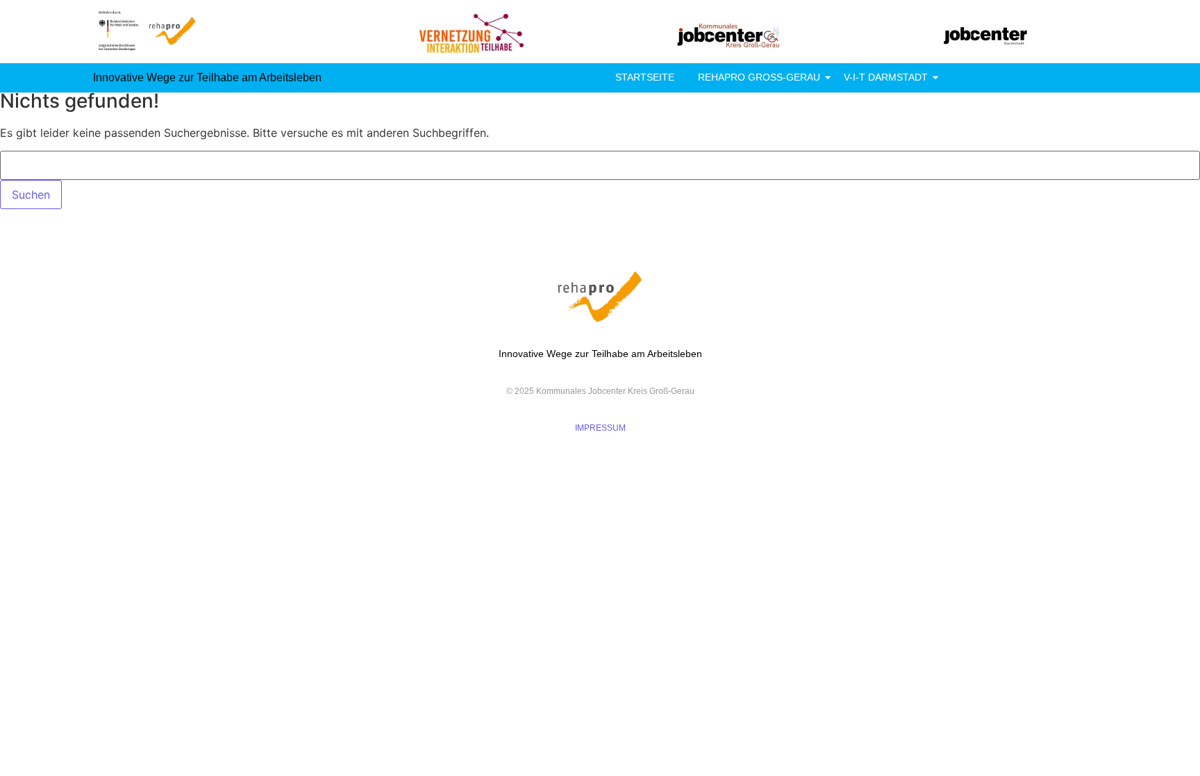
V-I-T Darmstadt (886, 77)
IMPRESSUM (600, 428)
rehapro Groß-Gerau (759, 77)
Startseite (644, 77)
